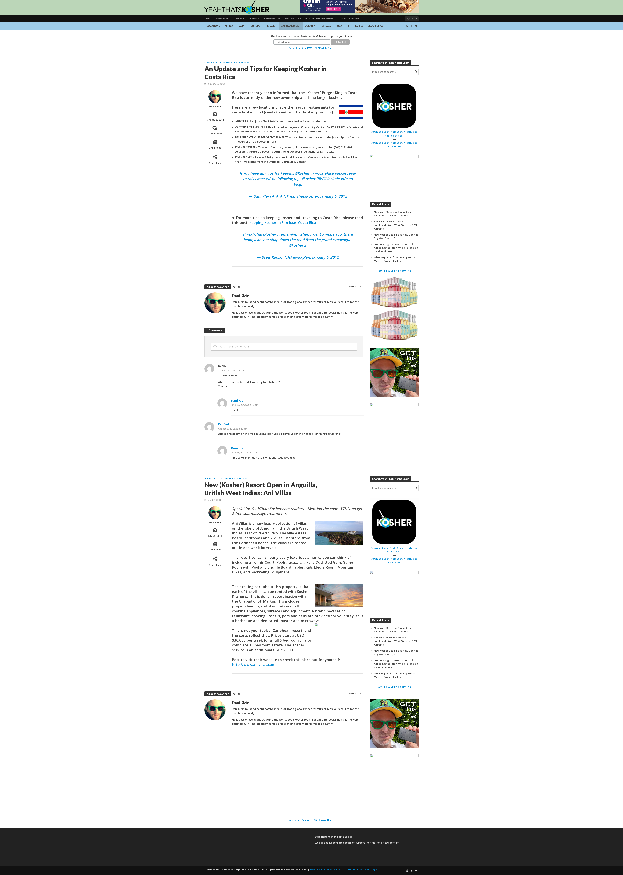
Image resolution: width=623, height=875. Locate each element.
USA (339, 26)
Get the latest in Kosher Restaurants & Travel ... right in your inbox (311, 36)
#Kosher (302, 173)
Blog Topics (375, 26)
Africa (229, 26)
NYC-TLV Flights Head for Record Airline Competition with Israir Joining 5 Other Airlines (396, 248)
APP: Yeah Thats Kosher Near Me (320, 18)
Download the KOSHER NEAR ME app (311, 48)
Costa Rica (211, 62)
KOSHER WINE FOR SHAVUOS (394, 271)
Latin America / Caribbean (234, 62)
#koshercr (297, 245)
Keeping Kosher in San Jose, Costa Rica (282, 222)
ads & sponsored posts (337, 842)
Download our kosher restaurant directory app (353, 869)
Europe (255, 26)
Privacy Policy (317, 869)
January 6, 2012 (333, 196)
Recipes (358, 26)
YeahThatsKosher (261, 234)
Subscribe (254, 18)
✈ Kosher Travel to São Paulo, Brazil (311, 820)
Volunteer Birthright (349, 18)
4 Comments (215, 133)
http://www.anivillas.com (253, 664)
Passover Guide (272, 18)
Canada (326, 26)
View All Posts (353, 286)
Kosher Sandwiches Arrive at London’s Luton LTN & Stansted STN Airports (395, 225)
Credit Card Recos (292, 18)
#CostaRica (324, 173)
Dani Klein (215, 106)
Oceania (310, 26)
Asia (241, 26)
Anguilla (210, 478)
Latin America (290, 26)
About (207, 18)
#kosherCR (310, 178)
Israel (271, 26)
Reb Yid (223, 424)
